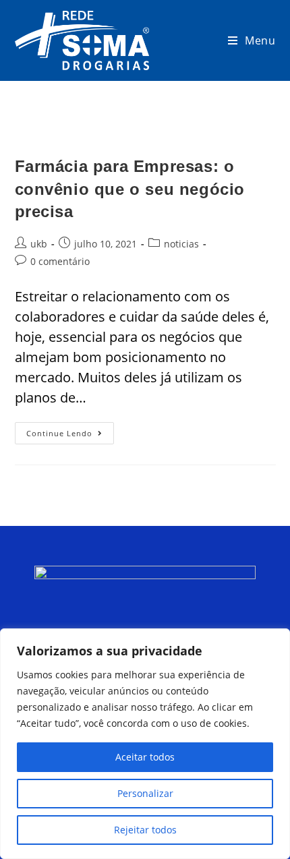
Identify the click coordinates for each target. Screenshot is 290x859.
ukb (38, 243)
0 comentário (60, 261)
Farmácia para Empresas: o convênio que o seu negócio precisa (130, 188)
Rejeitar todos (145, 829)
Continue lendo (70, 430)
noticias (181, 243)
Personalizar (145, 793)
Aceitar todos (145, 756)
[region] (145, 743)
